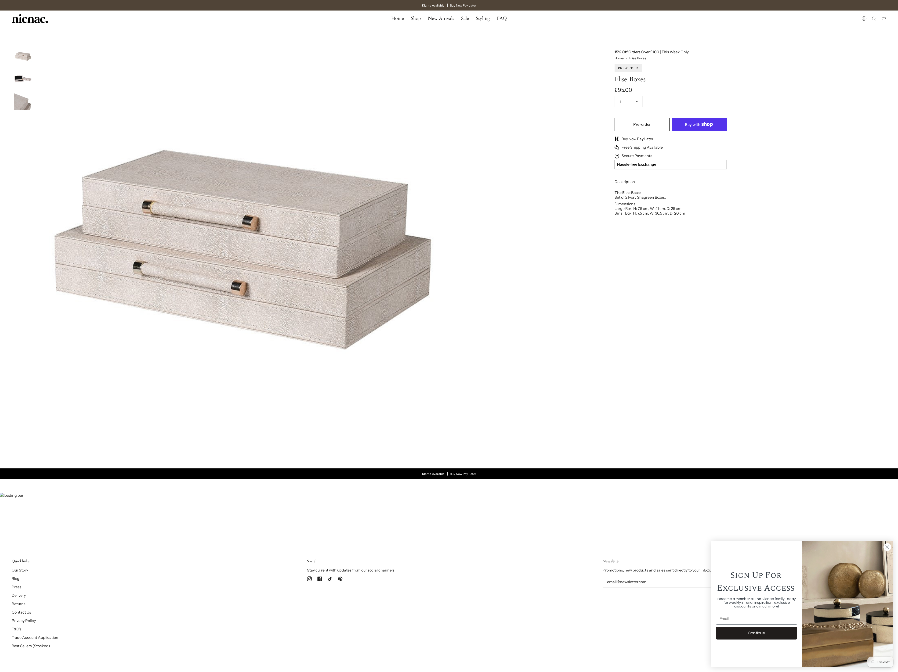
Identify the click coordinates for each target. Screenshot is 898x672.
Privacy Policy (24, 620)
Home (619, 58)
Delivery (19, 595)
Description (625, 181)
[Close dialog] (887, 547)
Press (17, 587)
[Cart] (884, 18)
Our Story (20, 570)
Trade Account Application (35, 637)
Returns (18, 603)
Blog (15, 578)
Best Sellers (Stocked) (31, 645)
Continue (756, 633)
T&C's (17, 629)
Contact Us (21, 612)
